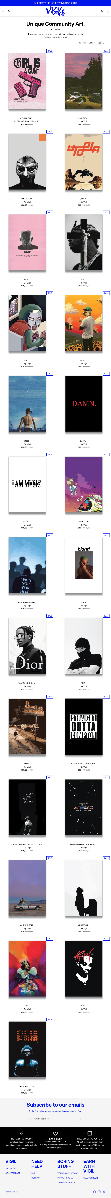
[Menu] (3, 11)
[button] (92, 43)
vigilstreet (15, 1192)
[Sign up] (76, 1119)
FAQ (33, 1173)
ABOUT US (10, 1168)
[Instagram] (99, 1191)
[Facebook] (94, 1191)
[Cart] (108, 11)
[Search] (9, 11)
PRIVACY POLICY (65, 1178)
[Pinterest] (104, 1191)
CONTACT (36, 1178)
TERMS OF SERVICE (66, 1182)
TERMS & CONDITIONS (67, 1173)
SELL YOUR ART (12, 1173)
